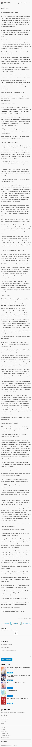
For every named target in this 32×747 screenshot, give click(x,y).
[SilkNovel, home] (6, 3)
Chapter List (16, 623)
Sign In (25, 3)
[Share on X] (4, 715)
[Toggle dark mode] (18, 3)
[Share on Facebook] (2, 715)
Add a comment (5, 647)
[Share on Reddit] (6, 715)
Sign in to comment (6, 659)
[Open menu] (29, 3)
